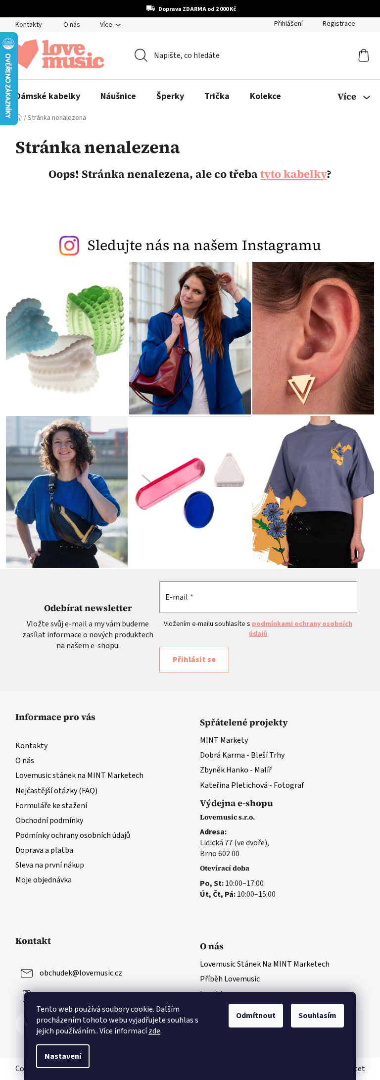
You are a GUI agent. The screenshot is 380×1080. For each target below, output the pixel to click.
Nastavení (59, 1056)
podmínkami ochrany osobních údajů (199, 638)
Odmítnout (252, 1015)
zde (151, 1031)
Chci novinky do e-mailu (186, 616)
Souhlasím (314, 1015)
